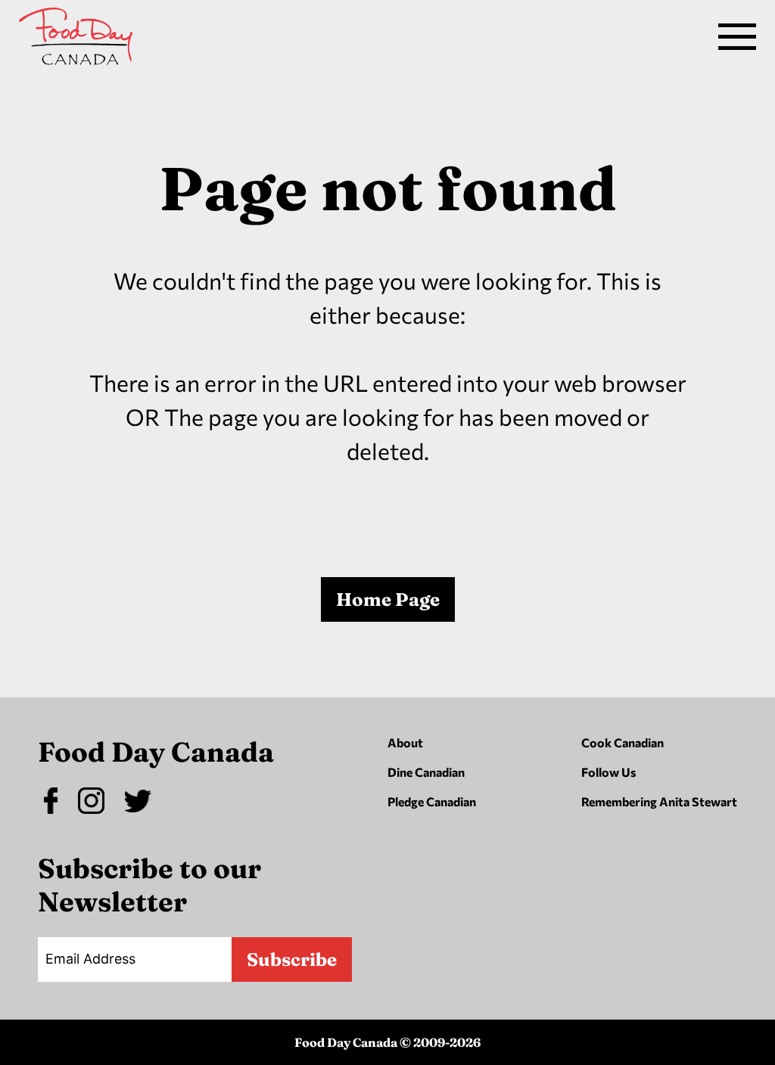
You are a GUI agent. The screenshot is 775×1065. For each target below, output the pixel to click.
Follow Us (608, 772)
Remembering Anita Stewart (659, 801)
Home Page (388, 599)
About (405, 742)
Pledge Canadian (432, 801)
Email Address (90, 959)
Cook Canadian (622, 742)
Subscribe (292, 959)
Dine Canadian (426, 772)
